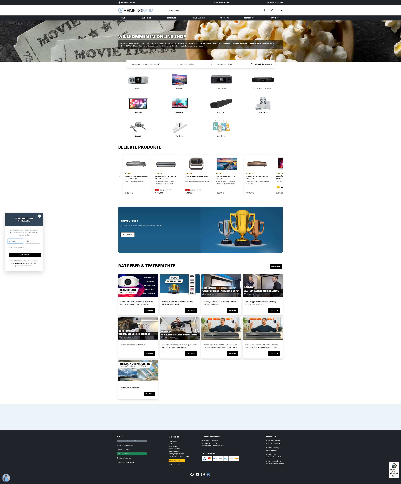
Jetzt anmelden (25, 255)
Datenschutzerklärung (19, 263)
